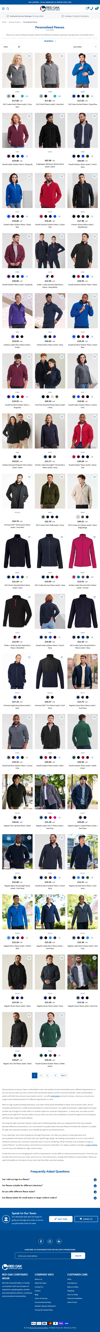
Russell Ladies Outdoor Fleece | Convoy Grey (82, 406)
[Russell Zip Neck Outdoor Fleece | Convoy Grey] (17, 731)
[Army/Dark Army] (82, 517)
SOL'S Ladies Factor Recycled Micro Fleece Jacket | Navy (82, 646)
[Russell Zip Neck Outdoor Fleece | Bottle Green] (50, 1029)
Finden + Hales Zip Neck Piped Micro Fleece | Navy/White (50, 285)
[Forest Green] (22, 577)
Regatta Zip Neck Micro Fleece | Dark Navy (82, 887)
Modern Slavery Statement (45, 1306)
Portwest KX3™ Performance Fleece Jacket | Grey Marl (17, 526)
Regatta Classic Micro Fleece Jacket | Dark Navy (82, 706)
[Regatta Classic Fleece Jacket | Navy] (50, 972)
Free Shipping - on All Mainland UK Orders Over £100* (50, 2)
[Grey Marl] (8, 96)
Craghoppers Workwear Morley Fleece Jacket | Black (50, 165)
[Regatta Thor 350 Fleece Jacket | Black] (17, 1029)
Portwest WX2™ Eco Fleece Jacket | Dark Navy (50, 706)
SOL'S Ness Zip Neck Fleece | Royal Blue (82, 104)
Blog (36, 1294)
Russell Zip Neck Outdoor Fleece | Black (82, 284)
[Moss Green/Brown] (87, 216)
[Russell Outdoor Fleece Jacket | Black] (50, 731)
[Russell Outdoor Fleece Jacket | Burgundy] (17, 250)
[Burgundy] (8, 156)
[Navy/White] (47, 276)
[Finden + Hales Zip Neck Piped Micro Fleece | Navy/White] (50, 250)
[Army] (43, 517)
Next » (63, 1075)
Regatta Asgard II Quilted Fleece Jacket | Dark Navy (83, 826)
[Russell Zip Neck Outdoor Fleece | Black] (82, 250)
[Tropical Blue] (78, 577)
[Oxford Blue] (78, 878)
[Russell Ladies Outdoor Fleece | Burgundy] (17, 130)
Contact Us (87, 1219)
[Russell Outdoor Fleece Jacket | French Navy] (82, 130)
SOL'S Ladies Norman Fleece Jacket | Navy (50, 585)
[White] (17, 96)
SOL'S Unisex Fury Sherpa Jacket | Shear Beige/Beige (82, 526)
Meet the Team (40, 1283)
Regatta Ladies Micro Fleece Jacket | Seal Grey (83, 947)
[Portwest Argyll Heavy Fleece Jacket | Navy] (17, 671)
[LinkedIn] (59, 1241)
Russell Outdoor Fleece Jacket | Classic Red (82, 466)
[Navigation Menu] (3, 8)
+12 (59, 96)
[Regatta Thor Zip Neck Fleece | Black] (17, 791)
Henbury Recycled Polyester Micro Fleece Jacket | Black (17, 466)
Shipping (70, 1290)
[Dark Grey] (54, 457)
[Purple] (13, 337)
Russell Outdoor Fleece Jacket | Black (49, 765)
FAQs (69, 1279)
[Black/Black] (78, 216)
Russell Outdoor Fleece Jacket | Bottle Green (82, 766)
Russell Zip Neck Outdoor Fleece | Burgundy (17, 406)
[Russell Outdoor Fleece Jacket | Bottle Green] (82, 731)
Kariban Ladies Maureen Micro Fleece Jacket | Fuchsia (82, 586)
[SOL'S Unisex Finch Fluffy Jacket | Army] (50, 491)
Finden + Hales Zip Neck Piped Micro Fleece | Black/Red (17, 646)
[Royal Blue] (74, 96)
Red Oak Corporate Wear (50, 9)
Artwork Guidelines (74, 1298)
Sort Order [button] (77, 46)
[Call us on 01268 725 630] (91, 8)
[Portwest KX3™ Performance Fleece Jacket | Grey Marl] (17, 491)
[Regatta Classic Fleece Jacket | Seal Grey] (82, 972)
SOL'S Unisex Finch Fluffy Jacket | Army (50, 525)
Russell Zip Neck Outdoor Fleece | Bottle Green (50, 1064)
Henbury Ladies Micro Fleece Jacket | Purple (17, 346)
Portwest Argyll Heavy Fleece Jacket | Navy (17, 706)
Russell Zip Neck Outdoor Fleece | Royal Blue (82, 346)
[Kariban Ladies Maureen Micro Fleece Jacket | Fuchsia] (82, 551)
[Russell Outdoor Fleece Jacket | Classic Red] (82, 431)
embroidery (55, 1096)
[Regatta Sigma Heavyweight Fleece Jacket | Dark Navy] (17, 851)
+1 (92, 216)
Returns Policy (72, 1287)
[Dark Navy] (47, 697)
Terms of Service (41, 1298)
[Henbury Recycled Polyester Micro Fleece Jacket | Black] (17, 431)
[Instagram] (50, 1241)
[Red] (57, 577)
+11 (27, 96)
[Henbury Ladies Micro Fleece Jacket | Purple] (17, 310)
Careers (38, 1290)
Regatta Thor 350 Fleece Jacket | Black (17, 1063)
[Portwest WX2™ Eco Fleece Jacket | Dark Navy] (50, 671)
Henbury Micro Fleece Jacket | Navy (50, 345)
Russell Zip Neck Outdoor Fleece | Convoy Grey (17, 766)
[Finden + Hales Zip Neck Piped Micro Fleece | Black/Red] (17, 611)
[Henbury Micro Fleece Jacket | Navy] (50, 310)
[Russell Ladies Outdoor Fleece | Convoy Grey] (82, 370)
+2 (92, 96)
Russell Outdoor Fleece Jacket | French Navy (83, 165)
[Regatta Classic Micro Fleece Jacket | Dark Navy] (82, 671)
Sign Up (78, 1256)
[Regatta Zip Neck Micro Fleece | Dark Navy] (82, 851)
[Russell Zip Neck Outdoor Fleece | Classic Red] (50, 190)
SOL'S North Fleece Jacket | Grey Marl (50, 104)
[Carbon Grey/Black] (87, 517)
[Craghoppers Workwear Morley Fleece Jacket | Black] (50, 130)
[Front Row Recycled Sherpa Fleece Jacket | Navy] (50, 370)
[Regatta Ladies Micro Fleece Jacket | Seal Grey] (82, 912)
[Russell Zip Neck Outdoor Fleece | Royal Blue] (82, 310)
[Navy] (83, 96)
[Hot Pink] (55, 818)
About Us (38, 1279)
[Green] (87, 96)
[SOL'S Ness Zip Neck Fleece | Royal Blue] (82, 70)
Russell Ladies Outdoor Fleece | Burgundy (17, 164)
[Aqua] (22, 96)
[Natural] (52, 397)
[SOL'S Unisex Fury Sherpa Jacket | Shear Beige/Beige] (82, 491)
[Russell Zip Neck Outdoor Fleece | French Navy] (50, 851)
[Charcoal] (52, 577)
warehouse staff (83, 38)
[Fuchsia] (74, 577)
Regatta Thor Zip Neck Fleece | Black (17, 825)
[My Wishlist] (87, 8)
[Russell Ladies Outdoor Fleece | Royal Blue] (17, 190)
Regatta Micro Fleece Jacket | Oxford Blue (17, 947)
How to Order (72, 1294)
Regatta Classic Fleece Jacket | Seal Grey (82, 1006)
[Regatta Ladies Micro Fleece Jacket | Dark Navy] (50, 912)
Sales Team (62, 1219)
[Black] (13, 96)
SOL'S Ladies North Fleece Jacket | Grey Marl (17, 105)
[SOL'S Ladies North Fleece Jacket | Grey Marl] (17, 70)
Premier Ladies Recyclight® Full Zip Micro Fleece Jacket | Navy (50, 466)
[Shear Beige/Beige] (78, 517)
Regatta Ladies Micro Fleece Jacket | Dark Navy (50, 947)
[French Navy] (17, 156)
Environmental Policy (43, 1302)
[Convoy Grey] (74, 397)
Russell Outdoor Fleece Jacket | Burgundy (17, 284)
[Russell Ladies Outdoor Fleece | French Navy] (50, 611)
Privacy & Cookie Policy (44, 1310)
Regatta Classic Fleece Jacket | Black (17, 1006)
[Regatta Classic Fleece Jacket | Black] (17, 972)
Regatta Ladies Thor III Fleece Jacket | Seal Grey (50, 826)
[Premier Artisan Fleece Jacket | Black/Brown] (82, 190)
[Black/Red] (52, 276)
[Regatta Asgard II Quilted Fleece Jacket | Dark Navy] (82, 791)
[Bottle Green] (87, 156)
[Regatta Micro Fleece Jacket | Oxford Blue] (17, 912)
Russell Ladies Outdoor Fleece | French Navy (50, 646)
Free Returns (72, 1283)
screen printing (91, 1145)
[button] (96, 8)
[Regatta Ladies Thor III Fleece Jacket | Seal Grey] (50, 791)
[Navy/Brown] (83, 216)
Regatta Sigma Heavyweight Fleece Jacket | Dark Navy (17, 887)
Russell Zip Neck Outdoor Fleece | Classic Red (50, 225)
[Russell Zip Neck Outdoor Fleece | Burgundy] (17, 370)
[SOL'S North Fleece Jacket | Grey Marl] (50, 70)
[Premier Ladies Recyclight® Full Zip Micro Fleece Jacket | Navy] (50, 431)
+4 (92, 637)
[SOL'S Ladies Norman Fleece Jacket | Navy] (50, 551)
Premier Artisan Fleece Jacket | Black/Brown (82, 225)
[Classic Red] (41, 216)
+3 (27, 156)
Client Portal (72, 1302)
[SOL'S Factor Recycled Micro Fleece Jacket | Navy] (17, 551)
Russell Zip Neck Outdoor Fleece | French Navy (50, 887)
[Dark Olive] (57, 397)
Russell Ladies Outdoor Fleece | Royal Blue (17, 225)
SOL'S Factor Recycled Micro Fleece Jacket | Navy (17, 586)
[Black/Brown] (74, 216)
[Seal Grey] (82, 697)
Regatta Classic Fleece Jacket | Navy (50, 1006)
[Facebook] (40, 1241)
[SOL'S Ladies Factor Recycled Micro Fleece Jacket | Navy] (82, 611)
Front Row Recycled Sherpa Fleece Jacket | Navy (50, 406)
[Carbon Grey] (57, 517)
